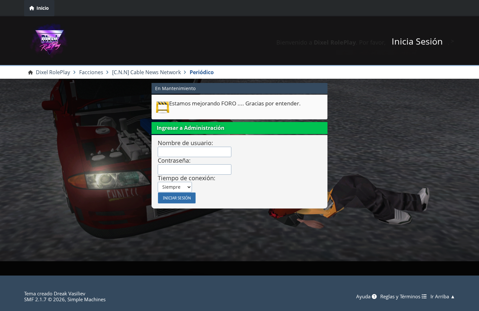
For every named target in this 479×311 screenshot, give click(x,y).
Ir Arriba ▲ (442, 296)
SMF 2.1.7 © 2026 (44, 299)
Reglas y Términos (401, 296)
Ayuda (364, 296)
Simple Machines (86, 299)
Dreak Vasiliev (69, 293)
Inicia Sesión (417, 41)
